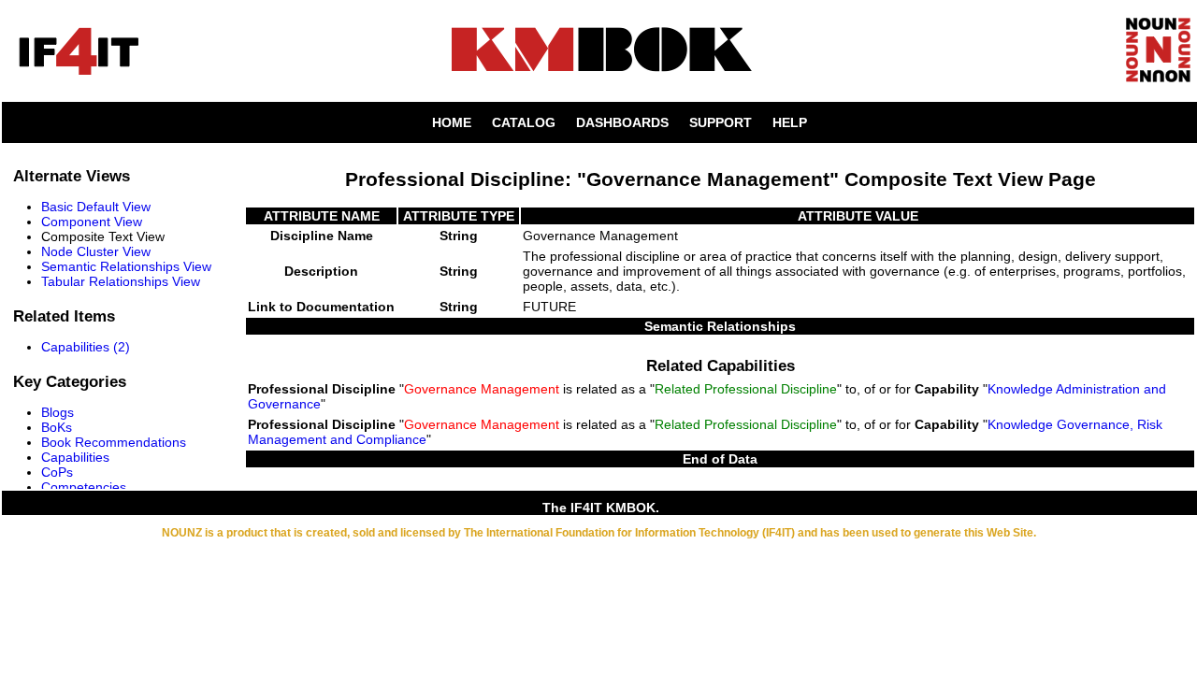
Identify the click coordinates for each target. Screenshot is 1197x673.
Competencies (83, 487)
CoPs (57, 472)
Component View (91, 221)
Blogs (57, 412)
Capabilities (75, 457)
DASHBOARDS (622, 122)
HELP (789, 122)
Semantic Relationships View (126, 266)
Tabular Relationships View (120, 281)
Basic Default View (96, 206)
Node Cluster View (96, 251)
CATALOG (523, 122)
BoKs (56, 427)
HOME (451, 122)
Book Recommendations (113, 442)
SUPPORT (720, 122)
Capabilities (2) (85, 346)
